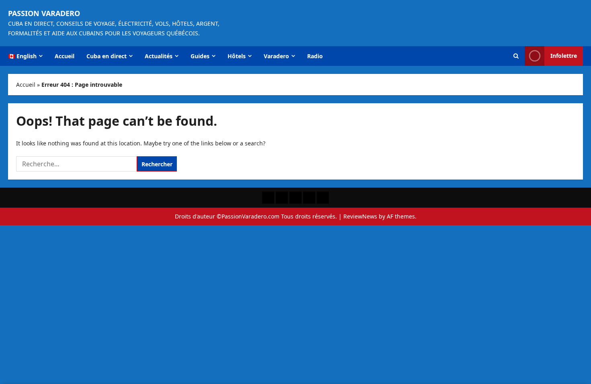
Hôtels (237, 56)
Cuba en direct (106, 56)
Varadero (276, 56)
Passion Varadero (44, 13)
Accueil (64, 56)
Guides (200, 56)
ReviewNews (360, 216)
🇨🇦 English (22, 56)
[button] (516, 56)
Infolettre (563, 55)
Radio (315, 56)
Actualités (158, 56)
